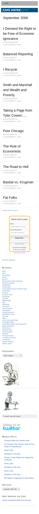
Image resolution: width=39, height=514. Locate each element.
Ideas (4, 318)
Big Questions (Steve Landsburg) (12, 281)
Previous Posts (10, 210)
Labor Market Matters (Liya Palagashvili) (14, 324)
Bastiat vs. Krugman (18, 182)
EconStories (6, 296)
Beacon (4, 277)
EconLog (5, 293)
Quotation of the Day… (13, 454)
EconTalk (5, 298)
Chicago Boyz (6, 287)
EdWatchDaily (6, 300)
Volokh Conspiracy (8, 341)
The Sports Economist (9, 337)
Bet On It (5, 279)
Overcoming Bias (7, 332)
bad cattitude (6, 275)
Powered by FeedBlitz (19, 249)
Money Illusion (6, 328)
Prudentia (5, 334)
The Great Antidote (8, 336)
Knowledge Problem (8, 322)
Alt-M (4, 273)
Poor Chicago (13, 131)
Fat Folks (10, 197)
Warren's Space (7, 343)
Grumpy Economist (8, 312)
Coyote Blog (6, 291)
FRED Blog (5, 304)
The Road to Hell (15, 167)
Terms (18, 252)
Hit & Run (5, 316)
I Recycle (10, 69)
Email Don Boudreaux (8, 260)
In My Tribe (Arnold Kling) (10, 320)
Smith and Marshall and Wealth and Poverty (17, 90)
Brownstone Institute (8, 283)
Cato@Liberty (6, 285)
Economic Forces (7, 295)
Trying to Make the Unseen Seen (17, 441)
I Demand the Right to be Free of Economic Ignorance (19, 34)
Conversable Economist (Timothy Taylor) (14, 289)
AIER (4, 271)
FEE (3, 302)
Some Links (8, 450)
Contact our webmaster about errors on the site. (16, 500)
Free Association (7, 308)
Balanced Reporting (18, 54)
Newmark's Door (7, 330)
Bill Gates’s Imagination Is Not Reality (19, 478)
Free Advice (5, 306)
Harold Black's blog (8, 314)
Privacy (23, 252)
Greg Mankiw (6, 310)
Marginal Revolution (8, 326)
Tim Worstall (6, 339)
